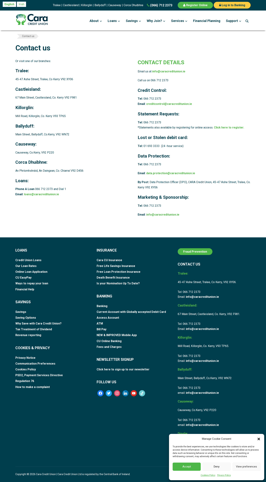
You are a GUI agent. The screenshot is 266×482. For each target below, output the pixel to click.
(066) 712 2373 (160, 5)
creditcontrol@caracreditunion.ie (169, 104)
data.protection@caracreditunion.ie (170, 173)
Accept (186, 466)
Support (232, 21)
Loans (112, 21)
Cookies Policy (208, 475)
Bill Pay (101, 329)
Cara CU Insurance (109, 260)
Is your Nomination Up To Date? (118, 283)
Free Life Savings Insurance (116, 266)
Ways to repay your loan (31, 283)
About (94, 21)
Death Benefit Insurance (113, 277)
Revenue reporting (28, 335)
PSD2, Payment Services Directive (39, 375)
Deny (216, 466)
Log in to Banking (233, 5)
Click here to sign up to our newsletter (123, 369)
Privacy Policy (224, 475)
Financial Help (24, 289)
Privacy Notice (25, 358)
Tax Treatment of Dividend (33, 329)
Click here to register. (229, 127)
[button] (259, 439)
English (9, 4)
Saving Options (25, 317)
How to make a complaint (32, 387)
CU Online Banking (109, 341)
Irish (21, 4)
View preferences (246, 466)
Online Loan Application (31, 271)
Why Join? (154, 21)
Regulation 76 (24, 381)
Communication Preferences (35, 363)
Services (177, 21)
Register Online (196, 5)
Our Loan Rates (26, 266)
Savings (132, 21)
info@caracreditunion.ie (168, 71)
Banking (102, 306)
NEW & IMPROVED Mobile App (117, 335)
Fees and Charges (109, 347)
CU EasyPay (23, 277)
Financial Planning (206, 21)
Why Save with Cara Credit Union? (38, 323)
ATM (100, 323)
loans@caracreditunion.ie (41, 194)
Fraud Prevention (195, 251)
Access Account (108, 317)
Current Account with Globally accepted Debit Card (131, 312)
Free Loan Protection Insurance (118, 271)
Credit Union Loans (28, 260)
